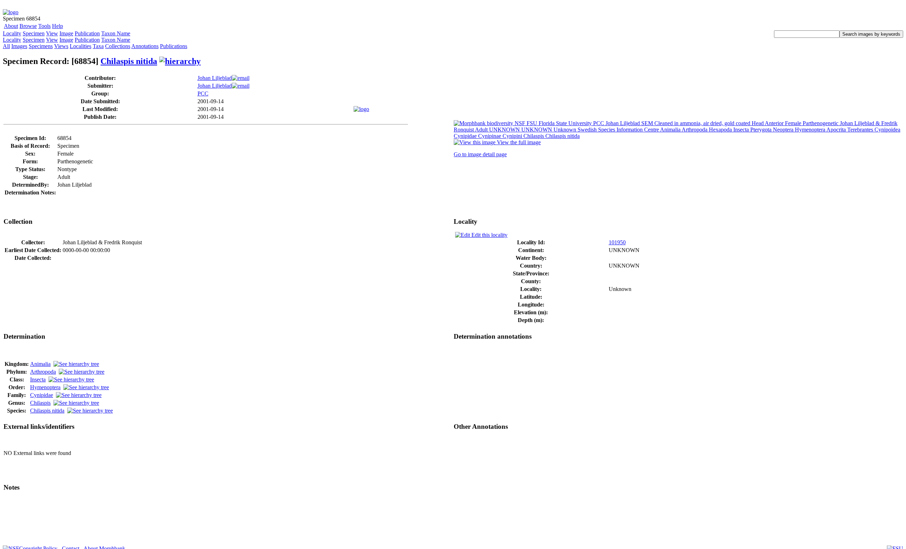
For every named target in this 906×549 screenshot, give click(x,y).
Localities (80, 46)
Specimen (34, 33)
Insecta (38, 379)
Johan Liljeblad (214, 78)
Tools (44, 26)
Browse (28, 26)
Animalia (40, 364)
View (52, 33)
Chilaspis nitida (129, 61)
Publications (173, 46)
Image (66, 33)
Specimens (41, 46)
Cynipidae (41, 395)
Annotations (145, 46)
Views (61, 46)
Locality (12, 33)
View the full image (518, 142)
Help (57, 26)
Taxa (98, 46)
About (11, 26)
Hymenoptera (45, 387)
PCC (202, 93)
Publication (87, 33)
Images (19, 46)
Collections (117, 46)
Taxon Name (115, 33)
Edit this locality (489, 235)
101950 (617, 242)
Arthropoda (43, 372)
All (6, 46)
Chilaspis (40, 403)
